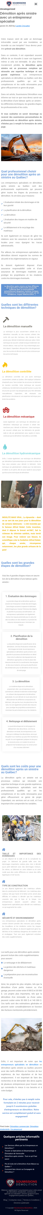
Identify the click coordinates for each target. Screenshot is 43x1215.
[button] (36, 4)
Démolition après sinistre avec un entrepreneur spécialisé (18, 17)
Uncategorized (16, 1129)
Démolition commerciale (19, 1126)
